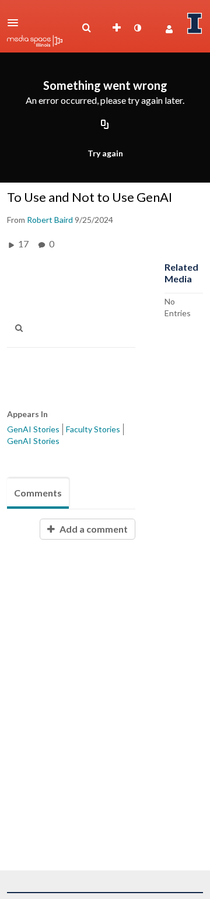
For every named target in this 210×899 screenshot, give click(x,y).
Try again (105, 153)
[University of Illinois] (195, 23)
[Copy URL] (105, 125)
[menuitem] (86, 28)
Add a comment (93, 528)
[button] (16, 23)
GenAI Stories (33, 429)
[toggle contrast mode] (137, 28)
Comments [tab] (38, 492)
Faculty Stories (93, 429)
